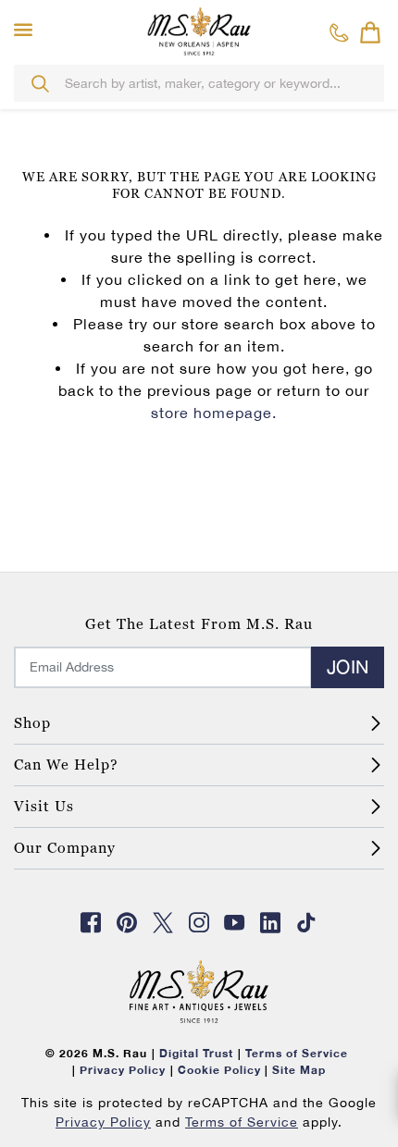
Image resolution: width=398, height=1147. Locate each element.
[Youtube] (235, 922)
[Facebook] (91, 922)
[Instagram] (199, 922)
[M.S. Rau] (199, 30)
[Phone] (339, 32)
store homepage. (214, 412)
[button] (27, 30)
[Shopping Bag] (370, 32)
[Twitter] (163, 922)
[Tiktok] (306, 922)
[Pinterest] (127, 922)
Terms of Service (241, 1122)
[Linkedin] (271, 922)
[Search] (40, 83)
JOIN (347, 666)
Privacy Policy (103, 1122)
